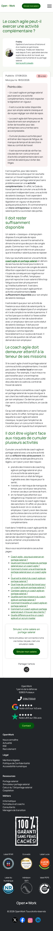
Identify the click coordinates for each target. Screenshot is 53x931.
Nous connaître (10, 739)
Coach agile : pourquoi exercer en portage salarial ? (27, 558)
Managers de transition (14, 810)
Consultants (9, 807)
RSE (5, 745)
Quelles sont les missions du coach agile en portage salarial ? (28, 598)
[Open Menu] (49, 6)
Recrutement (9, 748)
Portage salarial (10, 781)
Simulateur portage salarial (16, 784)
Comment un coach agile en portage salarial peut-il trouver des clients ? (29, 610)
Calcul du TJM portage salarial (17, 787)
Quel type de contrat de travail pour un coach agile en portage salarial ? (28, 586)
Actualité (7, 742)
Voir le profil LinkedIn (24, 63)
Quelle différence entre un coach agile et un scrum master (27, 617)
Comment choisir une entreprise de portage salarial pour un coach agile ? (28, 572)
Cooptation (8, 790)
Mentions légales (11, 760)
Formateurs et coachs (13, 804)
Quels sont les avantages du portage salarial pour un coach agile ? (29, 564)
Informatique (9, 801)
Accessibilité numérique (15, 766)
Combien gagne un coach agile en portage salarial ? (27, 592)
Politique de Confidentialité (16, 763)
